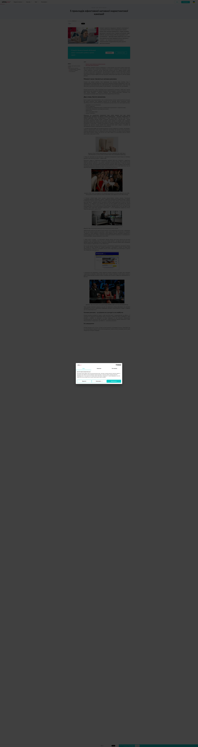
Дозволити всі (114, 381)
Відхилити (84, 381)
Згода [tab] (83, 368)
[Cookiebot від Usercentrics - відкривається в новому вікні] (116, 365)
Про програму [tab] (114, 368)
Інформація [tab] (99, 368)
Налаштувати (98, 381)
